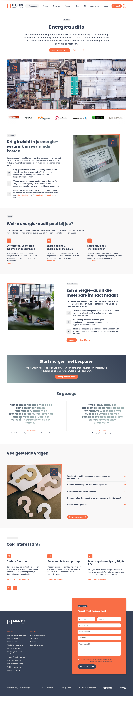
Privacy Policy (85, 661)
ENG (124, 7)
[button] (32, 6)
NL (124, 5)
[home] (15, 6)
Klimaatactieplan (23, 195)
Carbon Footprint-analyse (43, 195)
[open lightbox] (34, 491)
